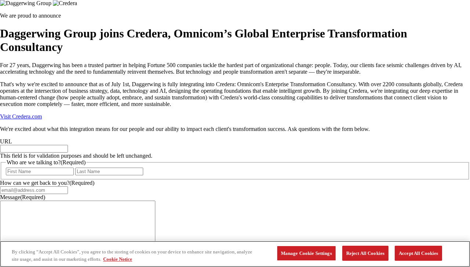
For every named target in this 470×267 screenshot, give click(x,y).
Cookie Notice (117, 259)
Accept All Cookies (418, 253)
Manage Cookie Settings (306, 253)
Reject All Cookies (365, 253)
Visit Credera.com (21, 116)
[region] (235, 254)
